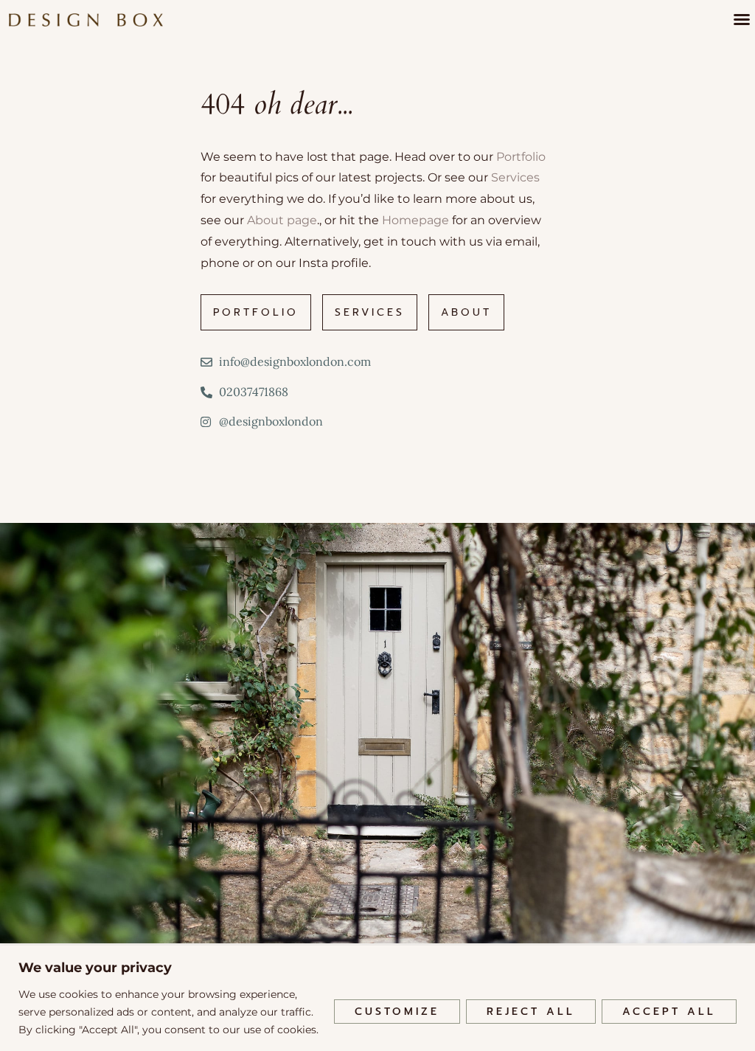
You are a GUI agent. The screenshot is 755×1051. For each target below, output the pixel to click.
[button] (741, 19)
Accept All (669, 1011)
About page (282, 220)
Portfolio (521, 157)
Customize (397, 1011)
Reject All (531, 1011)
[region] (377, 998)
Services (515, 177)
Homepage (415, 220)
